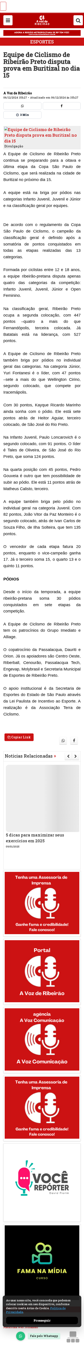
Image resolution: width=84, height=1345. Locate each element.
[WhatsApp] (20, 1336)
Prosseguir (42, 1320)
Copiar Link (21, 737)
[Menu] (8, 20)
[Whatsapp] (22, 106)
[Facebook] (62, 106)
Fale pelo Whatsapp (44, 1336)
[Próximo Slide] (75, 756)
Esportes (42, 42)
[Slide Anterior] (68, 756)
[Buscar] (78, 20)
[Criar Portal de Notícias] (73, 1337)
